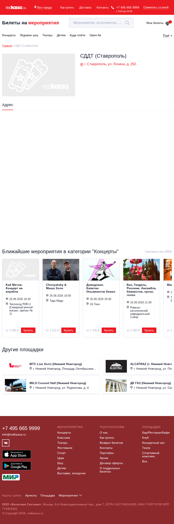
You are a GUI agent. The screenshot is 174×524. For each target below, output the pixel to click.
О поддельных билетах (110, 469)
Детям (61, 468)
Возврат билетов (111, 442)
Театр (146, 447)
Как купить (67, 7)
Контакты (102, 7)
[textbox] (101, 23)
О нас (104, 432)
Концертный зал (153, 442)
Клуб (145, 437)
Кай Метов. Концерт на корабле (14, 288)
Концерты (64, 432)
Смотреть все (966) (158, 251)
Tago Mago (56, 300)
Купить (28, 330)
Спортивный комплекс (150, 454)
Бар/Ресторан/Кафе (156, 432)
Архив (104, 458)
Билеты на (30, 22)
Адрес (7, 105)
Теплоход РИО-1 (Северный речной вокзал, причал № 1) (21, 309)
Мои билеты (154, 23)
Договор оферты (111, 463)
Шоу (60, 463)
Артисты (31, 495)
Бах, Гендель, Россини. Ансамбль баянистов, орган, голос (141, 290)
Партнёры (107, 453)
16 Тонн (95, 304)
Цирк (60, 458)
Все (144, 461)
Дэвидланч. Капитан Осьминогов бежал (100, 288)
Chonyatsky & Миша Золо (56, 286)
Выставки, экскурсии (71, 473)
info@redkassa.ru (14, 434)
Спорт (61, 453)
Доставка (85, 7)
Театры (62, 442)
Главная (7, 45)
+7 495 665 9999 (127, 7)
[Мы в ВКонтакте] (5, 443)
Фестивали (64, 447)
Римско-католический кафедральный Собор (140, 312)
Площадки (48, 495)
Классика (63, 437)
